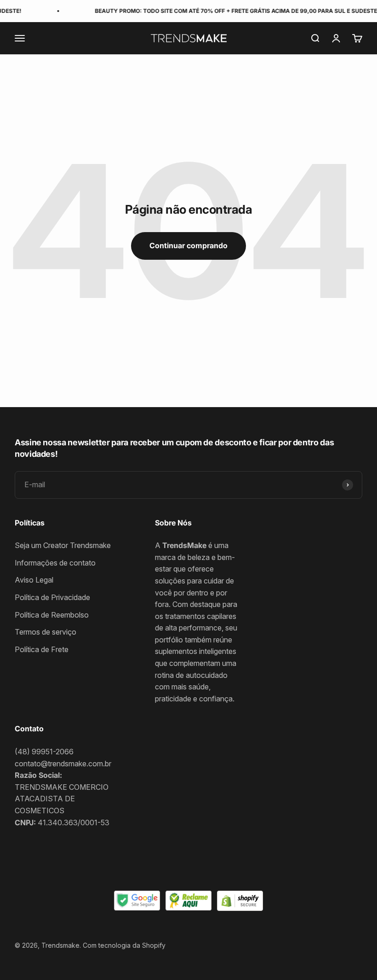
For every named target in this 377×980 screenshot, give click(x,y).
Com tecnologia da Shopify (124, 945)
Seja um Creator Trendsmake (63, 545)
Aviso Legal (34, 579)
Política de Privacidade (52, 597)
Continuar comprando (188, 245)
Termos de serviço (45, 631)
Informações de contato (55, 562)
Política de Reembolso (52, 614)
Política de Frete (42, 649)
